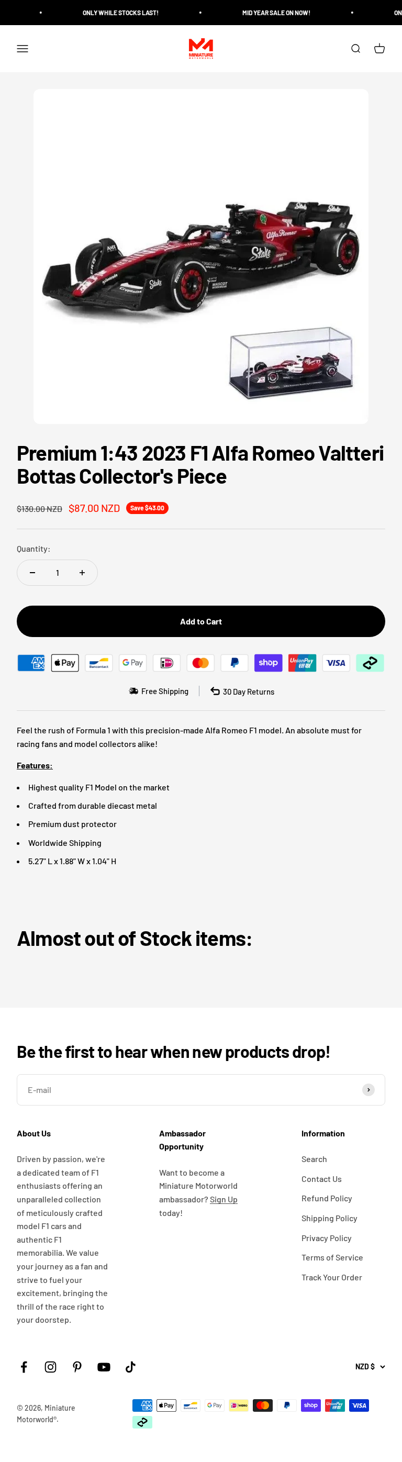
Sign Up (224, 1199)
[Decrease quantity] (32, 572)
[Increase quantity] (82, 572)
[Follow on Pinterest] (77, 1367)
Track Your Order (332, 1277)
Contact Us (322, 1179)
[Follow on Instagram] (50, 1367)
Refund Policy (327, 1198)
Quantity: (34, 548)
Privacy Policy (327, 1238)
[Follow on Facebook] (24, 1367)
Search (314, 1159)
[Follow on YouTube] (104, 1367)
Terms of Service (332, 1257)
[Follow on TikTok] (131, 1367)
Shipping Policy (330, 1218)
